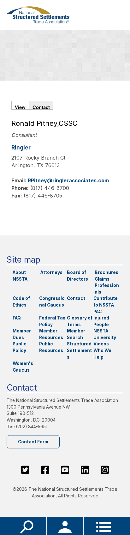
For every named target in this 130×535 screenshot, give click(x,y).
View (20, 106)
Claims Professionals (107, 286)
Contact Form (33, 441)
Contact (41, 106)
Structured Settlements (79, 350)
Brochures (106, 272)
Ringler (21, 147)
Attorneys (51, 272)
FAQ (17, 317)
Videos (101, 343)
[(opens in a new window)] (25, 470)
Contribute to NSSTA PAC (105, 305)
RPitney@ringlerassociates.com (68, 180)
